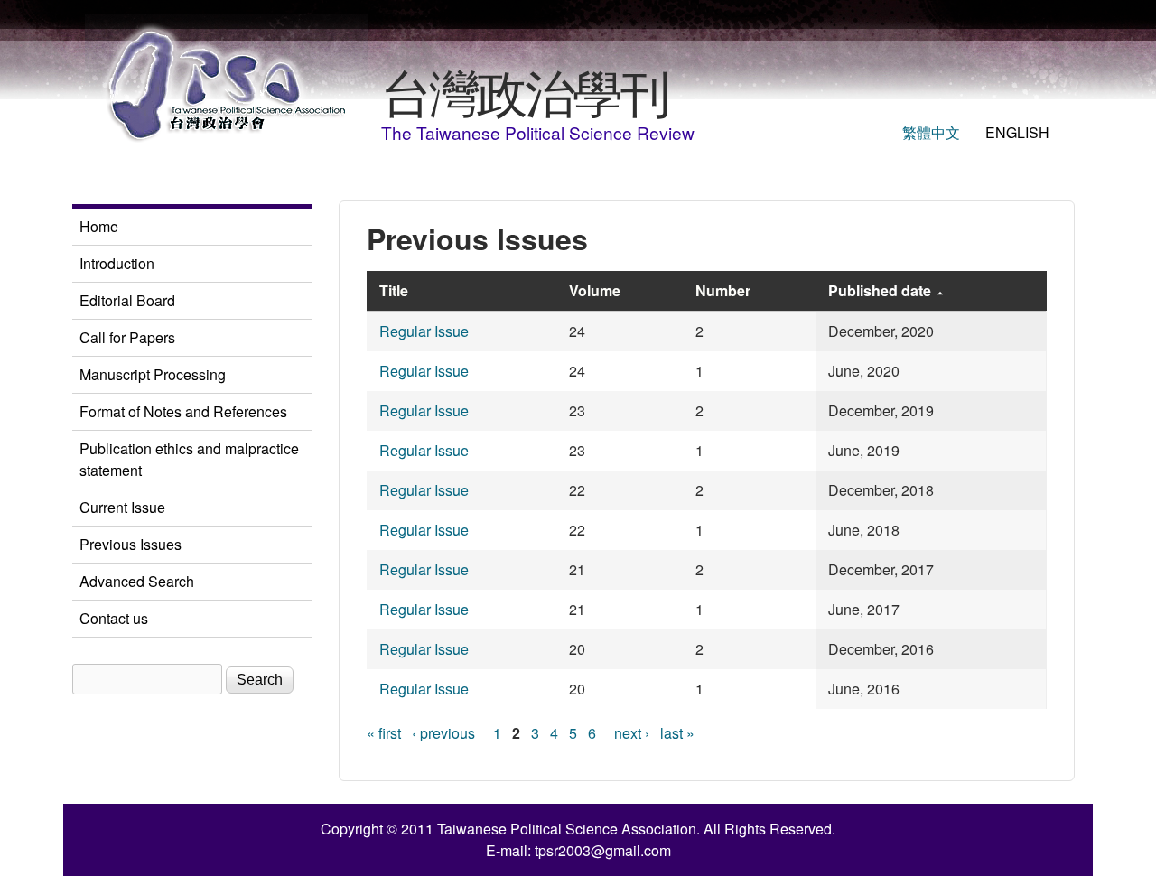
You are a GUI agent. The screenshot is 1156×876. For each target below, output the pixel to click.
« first (384, 732)
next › (631, 732)
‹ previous (443, 732)
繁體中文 (931, 132)
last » (677, 732)
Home (98, 226)
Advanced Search (136, 581)
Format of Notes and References (183, 411)
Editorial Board (127, 300)
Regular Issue (424, 331)
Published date (879, 290)
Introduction (116, 263)
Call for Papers (127, 337)
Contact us (113, 618)
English (1017, 132)
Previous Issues (130, 544)
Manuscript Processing (152, 374)
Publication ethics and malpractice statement (189, 459)
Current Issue (122, 507)
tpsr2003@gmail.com (603, 850)
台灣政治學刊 (524, 90)
